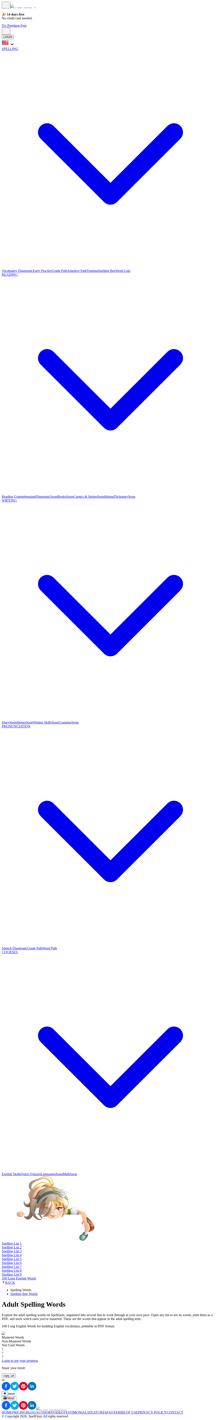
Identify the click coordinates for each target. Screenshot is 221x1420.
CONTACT (175, 1412)
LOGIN (7, 37)
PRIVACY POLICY (152, 1412)
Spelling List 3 (12, 1251)
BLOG (31, 1412)
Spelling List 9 (12, 1274)
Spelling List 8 (12, 1270)
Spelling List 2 (12, 1247)
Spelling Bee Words (24, 1294)
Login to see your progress (20, 1360)
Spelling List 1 (12, 1243)
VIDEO (58, 1412)
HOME (7, 1412)
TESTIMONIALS (76, 1412)
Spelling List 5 (12, 1259)
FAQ (110, 1412)
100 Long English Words (19, 1278)
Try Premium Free (14, 25)
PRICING (19, 1412)
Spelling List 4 (12, 1255)
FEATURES (98, 1412)
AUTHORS (44, 1412)
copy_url (8, 1375)
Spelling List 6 (12, 1263)
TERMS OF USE (126, 1412)
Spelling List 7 (12, 1267)
